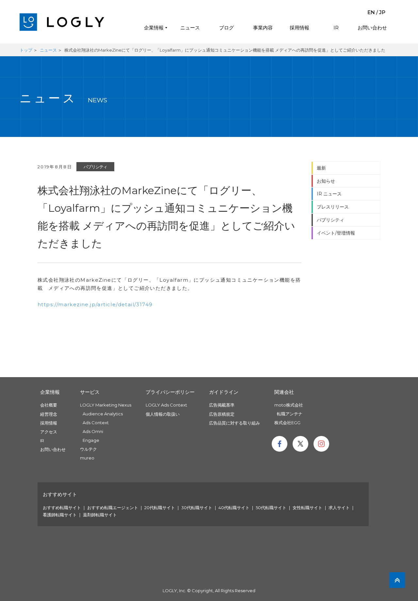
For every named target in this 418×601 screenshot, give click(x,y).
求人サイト (339, 507)
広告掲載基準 (221, 405)
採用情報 (299, 28)
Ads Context (96, 422)
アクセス (48, 431)
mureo (87, 457)
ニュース (190, 28)
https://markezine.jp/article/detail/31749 (95, 304)
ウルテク (88, 449)
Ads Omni (93, 431)
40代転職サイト (233, 507)
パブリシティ (95, 166)
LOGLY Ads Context (166, 405)
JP (382, 12)
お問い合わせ (372, 28)
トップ (26, 50)
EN (371, 12)
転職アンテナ (289, 413)
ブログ (226, 28)
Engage (91, 440)
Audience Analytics (103, 413)
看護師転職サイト (60, 514)
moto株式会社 (288, 405)
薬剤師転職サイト (100, 514)
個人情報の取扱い (163, 414)
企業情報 (154, 28)
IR (336, 28)
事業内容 (263, 28)
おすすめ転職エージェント (112, 507)
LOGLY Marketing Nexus (105, 405)
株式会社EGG (287, 422)
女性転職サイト (307, 507)
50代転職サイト (271, 507)
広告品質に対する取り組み (234, 423)
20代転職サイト (159, 507)
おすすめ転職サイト (62, 507)
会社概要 (48, 405)
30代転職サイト (196, 507)
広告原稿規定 (221, 414)
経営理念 (48, 414)
